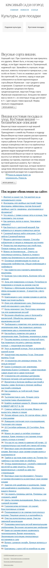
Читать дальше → (9, 107)
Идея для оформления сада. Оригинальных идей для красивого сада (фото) (23, 304)
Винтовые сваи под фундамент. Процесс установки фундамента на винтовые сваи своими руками (24, 478)
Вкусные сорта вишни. (18, 54)
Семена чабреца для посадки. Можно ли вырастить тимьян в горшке (21, 411)
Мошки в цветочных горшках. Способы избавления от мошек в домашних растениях (22, 241)
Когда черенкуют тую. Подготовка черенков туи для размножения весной (23, 311)
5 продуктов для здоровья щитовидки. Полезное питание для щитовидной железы (21, 377)
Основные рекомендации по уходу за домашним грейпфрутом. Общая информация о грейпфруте (23, 263)
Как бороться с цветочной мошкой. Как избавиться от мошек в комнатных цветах (20, 229)
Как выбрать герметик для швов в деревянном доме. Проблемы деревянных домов (24, 335)
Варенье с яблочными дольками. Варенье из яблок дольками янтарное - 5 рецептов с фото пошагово (23, 290)
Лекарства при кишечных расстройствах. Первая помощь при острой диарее (21, 247)
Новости (24, 9)
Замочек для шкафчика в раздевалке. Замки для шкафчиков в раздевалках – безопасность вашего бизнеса (23, 487)
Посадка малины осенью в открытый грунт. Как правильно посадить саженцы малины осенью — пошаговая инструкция (23, 342)
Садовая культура (13, 27)
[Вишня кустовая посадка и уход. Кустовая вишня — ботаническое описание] (24, 176)
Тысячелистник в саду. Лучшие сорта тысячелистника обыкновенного (20, 398)
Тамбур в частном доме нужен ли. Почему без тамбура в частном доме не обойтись (24, 459)
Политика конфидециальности (13, 561)
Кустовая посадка (36, 27)
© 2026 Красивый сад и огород (13, 555)
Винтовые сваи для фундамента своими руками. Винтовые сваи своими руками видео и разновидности (23, 451)
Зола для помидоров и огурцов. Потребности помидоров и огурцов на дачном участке (24, 283)
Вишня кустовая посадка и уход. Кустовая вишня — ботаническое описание (21, 119)
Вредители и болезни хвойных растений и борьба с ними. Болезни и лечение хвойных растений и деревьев (22, 384)
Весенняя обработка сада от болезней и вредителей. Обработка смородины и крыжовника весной (21, 318)
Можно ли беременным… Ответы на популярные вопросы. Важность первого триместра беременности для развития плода (22, 254)
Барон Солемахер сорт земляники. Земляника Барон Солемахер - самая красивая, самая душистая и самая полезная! (23, 369)
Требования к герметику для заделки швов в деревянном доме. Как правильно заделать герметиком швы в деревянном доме (23, 327)
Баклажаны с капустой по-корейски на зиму (25, 548)
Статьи (34, 9)
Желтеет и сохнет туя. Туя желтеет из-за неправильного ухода (20, 198)
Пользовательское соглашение (20, 558)
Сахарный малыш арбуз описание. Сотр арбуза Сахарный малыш (21, 235)
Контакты (6, 558)
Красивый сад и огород (24, 5)
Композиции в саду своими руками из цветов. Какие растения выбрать (24, 298)
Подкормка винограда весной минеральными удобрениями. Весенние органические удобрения (24, 526)
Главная (14, 9)
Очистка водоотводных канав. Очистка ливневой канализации (21, 520)
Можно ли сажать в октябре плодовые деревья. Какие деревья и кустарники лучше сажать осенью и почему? (22, 436)
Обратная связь (8, 565)
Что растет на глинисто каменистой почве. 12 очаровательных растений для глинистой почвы (24, 444)
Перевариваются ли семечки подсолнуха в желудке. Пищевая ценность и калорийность (23, 514)
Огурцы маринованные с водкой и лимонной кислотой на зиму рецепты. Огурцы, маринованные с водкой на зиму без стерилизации (23, 468)
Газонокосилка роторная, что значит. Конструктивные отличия (20, 508)
